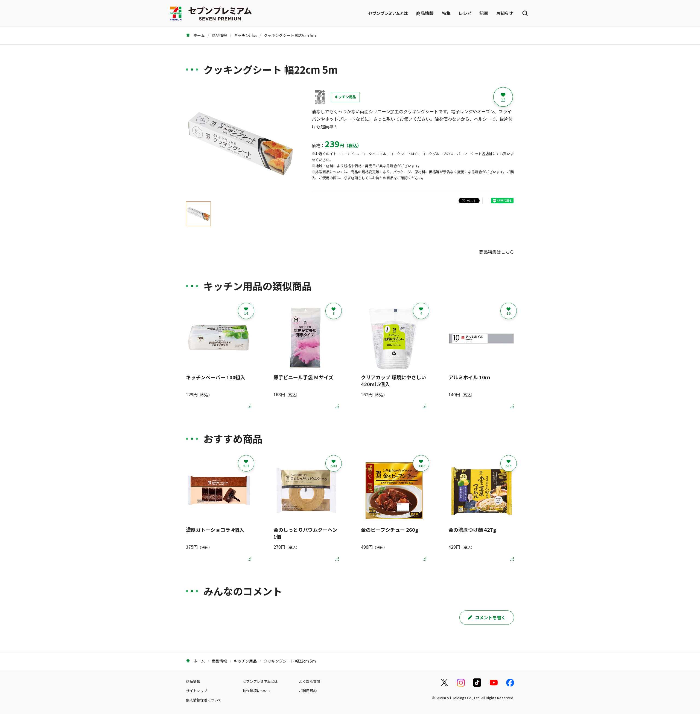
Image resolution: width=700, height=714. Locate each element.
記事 (483, 13)
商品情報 (425, 13)
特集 (446, 13)
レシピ (465, 13)
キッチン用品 (245, 35)
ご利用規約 (308, 690)
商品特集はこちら (496, 251)
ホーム (198, 35)
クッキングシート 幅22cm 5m (290, 35)
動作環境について (257, 690)
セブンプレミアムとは (388, 13)
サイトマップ (196, 690)
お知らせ (504, 13)
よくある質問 (309, 681)
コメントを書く (490, 617)
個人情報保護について (203, 700)
